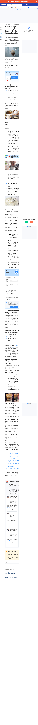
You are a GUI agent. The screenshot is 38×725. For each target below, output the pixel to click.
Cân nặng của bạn (7, 287)
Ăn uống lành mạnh (7, 24)
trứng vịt (16, 345)
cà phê (16, 132)
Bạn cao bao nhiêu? (7, 284)
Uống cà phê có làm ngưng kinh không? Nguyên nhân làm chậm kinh (13, 465)
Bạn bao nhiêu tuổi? (7, 280)
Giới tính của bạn (8, 277)
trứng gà (13, 347)
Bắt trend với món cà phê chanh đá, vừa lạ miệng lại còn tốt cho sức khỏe (13, 453)
